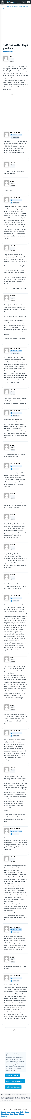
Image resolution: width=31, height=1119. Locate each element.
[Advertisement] (15, 27)
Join (28, 2)
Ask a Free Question (13, 1087)
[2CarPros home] (13, 2)
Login (24, 2)
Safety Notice (14, 1114)
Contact (3, 1112)
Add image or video (12, 1075)
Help (8, 1112)
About (13, 1112)
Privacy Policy (20, 1112)
